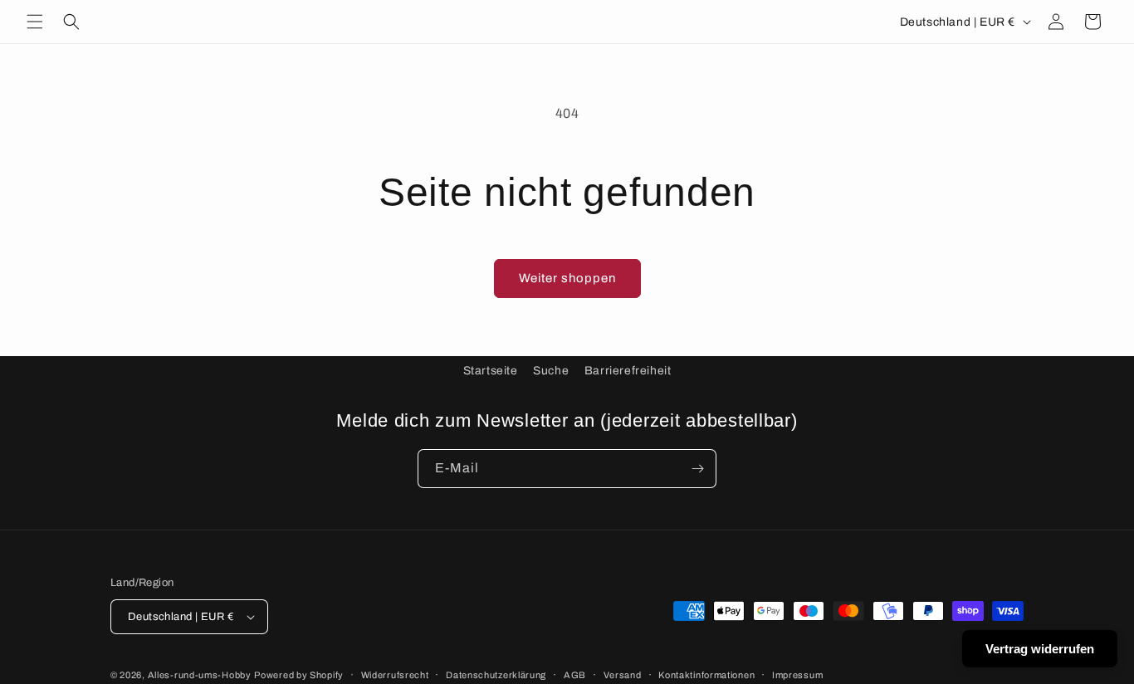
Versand (623, 675)
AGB (575, 675)
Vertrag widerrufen (1039, 649)
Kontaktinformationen (706, 675)
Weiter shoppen (567, 278)
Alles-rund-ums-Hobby (200, 675)
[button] (35, 21)
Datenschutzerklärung (496, 675)
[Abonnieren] (697, 468)
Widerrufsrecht (395, 675)
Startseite (490, 370)
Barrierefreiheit (628, 370)
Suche (551, 370)
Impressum (797, 675)
